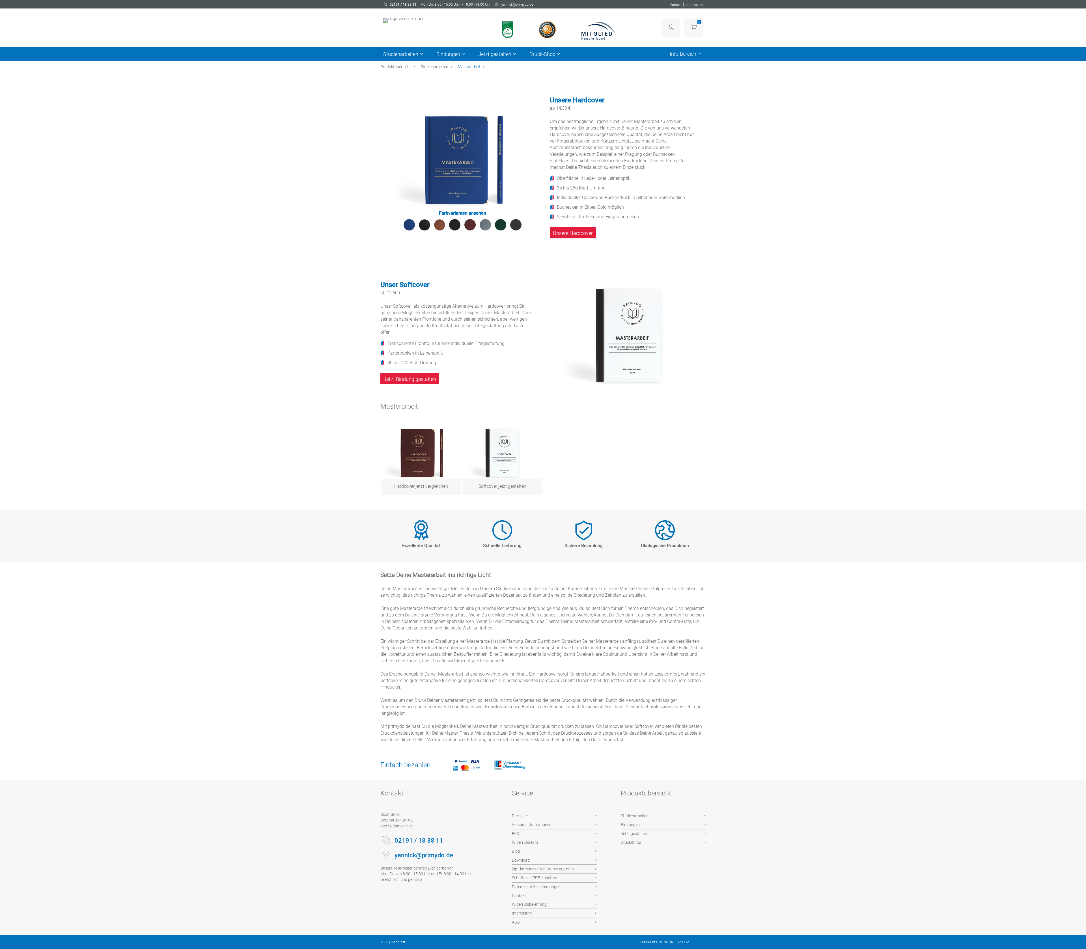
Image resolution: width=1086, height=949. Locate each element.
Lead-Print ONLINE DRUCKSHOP (664, 942)
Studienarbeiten (400, 54)
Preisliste (520, 815)
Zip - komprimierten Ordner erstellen (543, 869)
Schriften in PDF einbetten (534, 877)
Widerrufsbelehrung (529, 904)
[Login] (670, 27)
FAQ (515, 833)
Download (521, 860)
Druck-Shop (542, 54)
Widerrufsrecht (525, 842)
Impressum (694, 4)
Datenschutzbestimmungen (536, 886)
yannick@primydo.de (517, 4)
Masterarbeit (469, 66)
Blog (516, 851)
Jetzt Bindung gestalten (409, 379)
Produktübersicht (395, 66)
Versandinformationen (531, 824)
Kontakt (676, 4)
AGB (516, 922)
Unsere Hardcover (573, 233)
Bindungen (448, 54)
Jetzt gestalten (494, 54)
